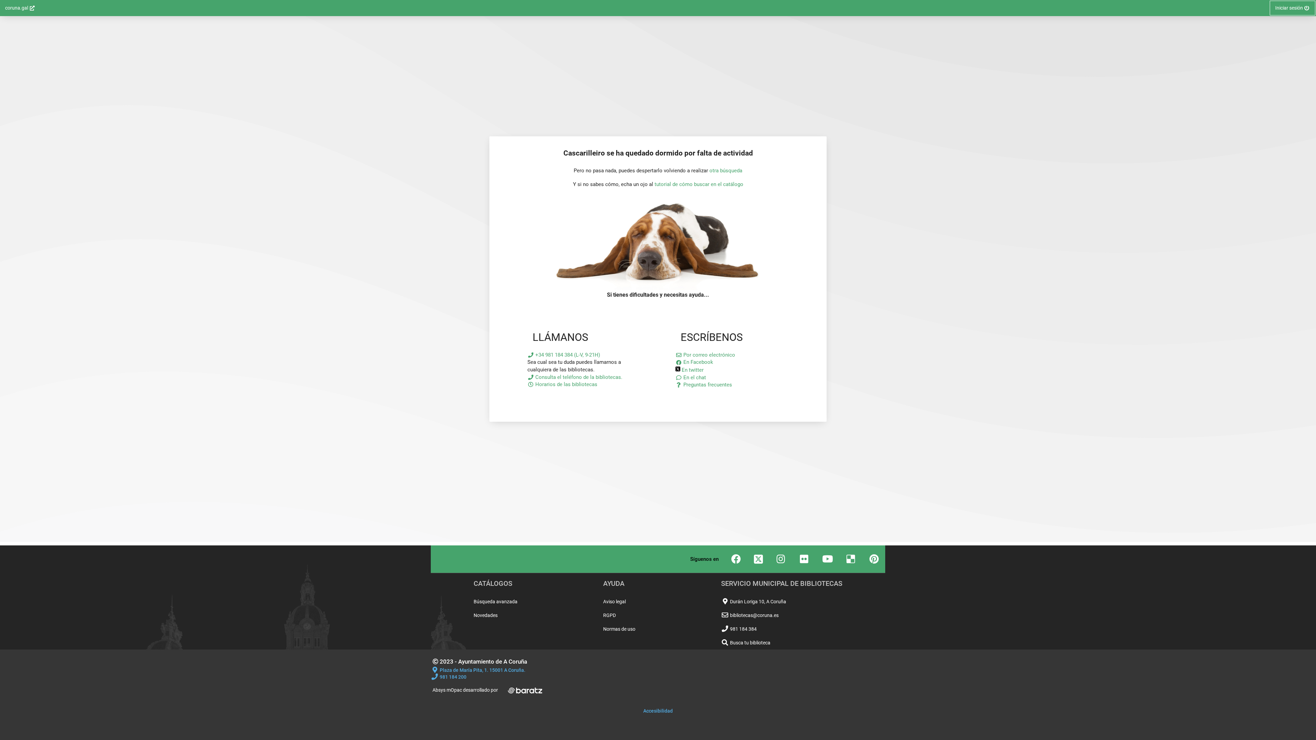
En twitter (692, 370)
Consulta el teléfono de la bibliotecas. (578, 377)
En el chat (694, 377)
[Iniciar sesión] (658, 288)
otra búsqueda (725, 171)
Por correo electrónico (708, 355)
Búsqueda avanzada (495, 601)
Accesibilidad (658, 711)
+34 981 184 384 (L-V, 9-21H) (567, 355)
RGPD (609, 615)
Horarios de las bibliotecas (565, 384)
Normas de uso (619, 629)
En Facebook (697, 362)
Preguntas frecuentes (707, 385)
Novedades (486, 615)
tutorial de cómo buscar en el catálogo (699, 184)
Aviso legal (614, 601)
